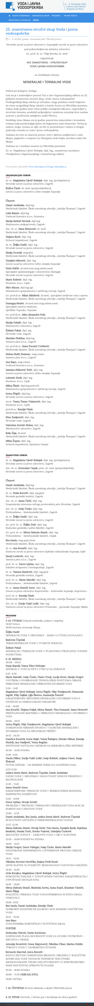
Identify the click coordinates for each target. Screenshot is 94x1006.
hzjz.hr (29, 1004)
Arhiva (36, 20)
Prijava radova (70, 15)
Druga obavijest (55, 166)
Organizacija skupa (40, 15)
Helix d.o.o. (87, 1004)
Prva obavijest (36, 166)
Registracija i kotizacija (20, 20)
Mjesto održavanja (21, 15)
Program (56, 15)
